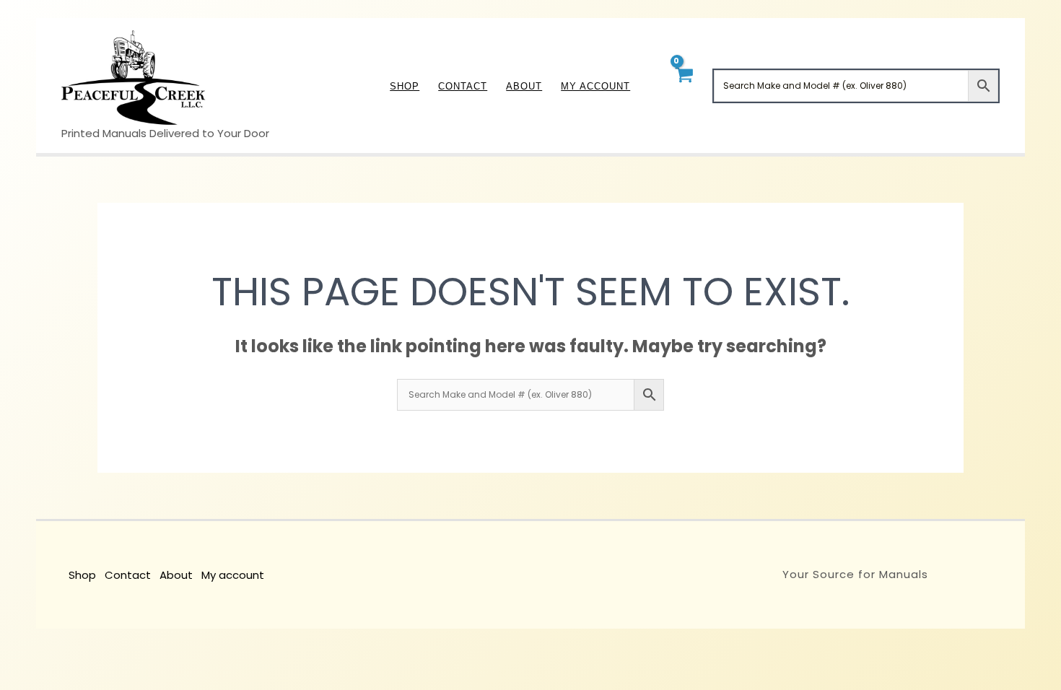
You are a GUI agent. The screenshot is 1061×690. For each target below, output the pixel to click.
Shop (82, 574)
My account (232, 574)
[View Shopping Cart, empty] (683, 85)
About (176, 574)
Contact (128, 574)
